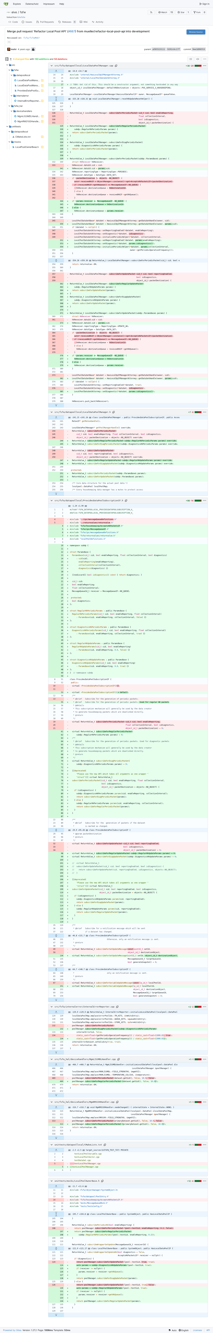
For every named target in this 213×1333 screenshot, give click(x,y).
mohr (14, 49)
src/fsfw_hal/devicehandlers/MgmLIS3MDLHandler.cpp (85, 1059)
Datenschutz (32, 3)
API (208, 1330)
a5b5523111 (158, 49)
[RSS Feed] (151, 12)
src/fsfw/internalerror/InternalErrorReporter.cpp (84, 1007)
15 (171, 12)
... (9, 42)
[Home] (6, 4)
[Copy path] (116, 66)
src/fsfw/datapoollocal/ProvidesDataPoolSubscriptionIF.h (89, 500)
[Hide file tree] (6, 59)
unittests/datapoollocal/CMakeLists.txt (78, 1145)
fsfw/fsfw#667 (31, 38)
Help (61, 3)
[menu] (204, 59)
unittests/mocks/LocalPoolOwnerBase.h (77, 1181)
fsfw (23, 12)
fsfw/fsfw (21, 17)
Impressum (49, 3)
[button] (162, 12)
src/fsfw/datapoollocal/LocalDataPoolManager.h (83, 412)
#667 (71, 31)
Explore (17, 3)
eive (14, 12)
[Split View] (197, 59)
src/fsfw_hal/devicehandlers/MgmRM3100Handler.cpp (84, 1102)
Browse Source (196, 32)
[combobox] (190, 59)
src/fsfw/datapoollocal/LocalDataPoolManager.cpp (84, 65)
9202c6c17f (173, 49)
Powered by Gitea (12, 1330)
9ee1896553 (198, 49)
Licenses (197, 1330)
